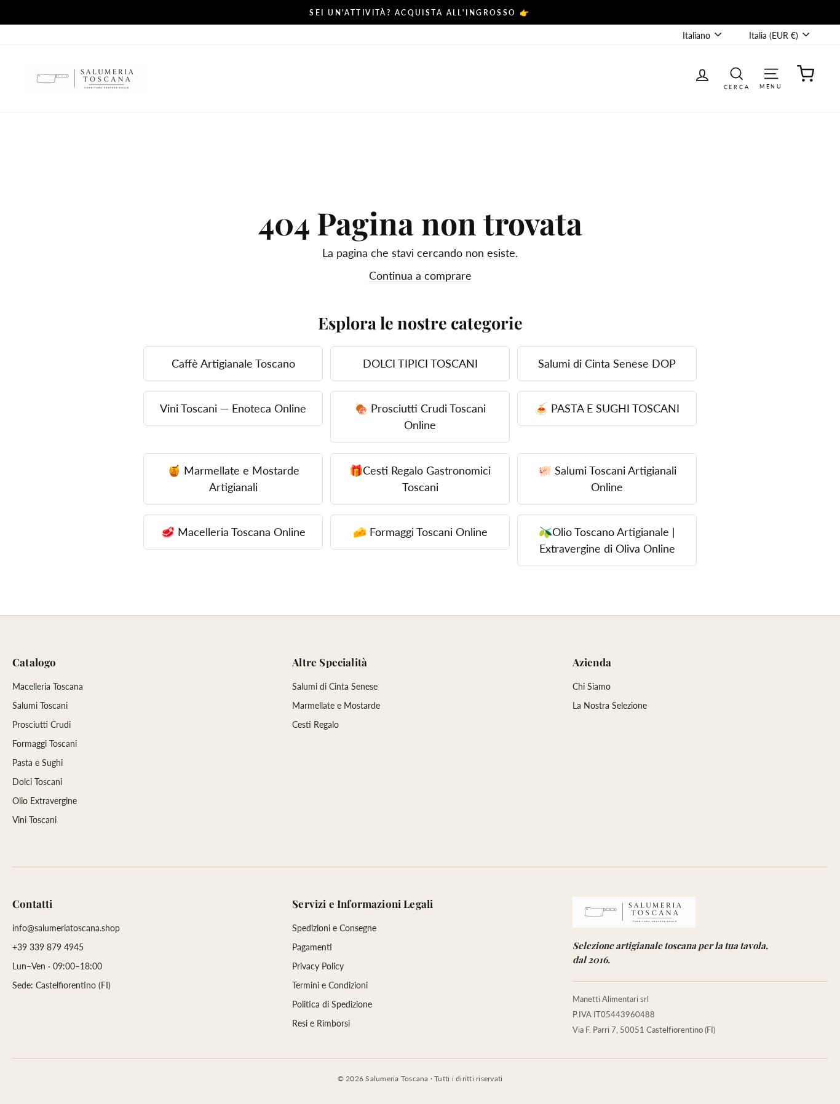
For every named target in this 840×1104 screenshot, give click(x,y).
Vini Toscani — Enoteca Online (233, 408)
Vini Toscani (34, 819)
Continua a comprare (420, 275)
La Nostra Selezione (610, 705)
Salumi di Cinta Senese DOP (607, 363)
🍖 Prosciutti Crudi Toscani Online (420, 416)
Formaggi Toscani (44, 743)
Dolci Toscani (37, 781)
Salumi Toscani (40, 705)
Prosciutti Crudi (41, 724)
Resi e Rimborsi (321, 1023)
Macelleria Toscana (47, 686)
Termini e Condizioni (330, 985)
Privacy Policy (318, 966)
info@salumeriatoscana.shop (66, 928)
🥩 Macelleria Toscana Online (233, 531)
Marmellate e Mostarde (336, 705)
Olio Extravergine (44, 800)
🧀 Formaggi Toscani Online (420, 531)
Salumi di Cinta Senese (335, 686)
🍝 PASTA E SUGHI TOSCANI (607, 408)
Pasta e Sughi (37, 762)
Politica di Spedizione (332, 1004)
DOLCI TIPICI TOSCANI (420, 363)
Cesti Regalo (315, 724)
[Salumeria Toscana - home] (634, 912)
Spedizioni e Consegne (334, 928)
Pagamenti (312, 947)
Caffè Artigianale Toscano (233, 363)
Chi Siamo (592, 686)
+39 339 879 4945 (48, 947)
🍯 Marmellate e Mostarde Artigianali (233, 478)
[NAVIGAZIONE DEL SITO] (771, 72)
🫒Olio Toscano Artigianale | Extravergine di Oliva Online (607, 540)
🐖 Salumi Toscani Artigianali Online (607, 478)
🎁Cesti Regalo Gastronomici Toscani (420, 478)
